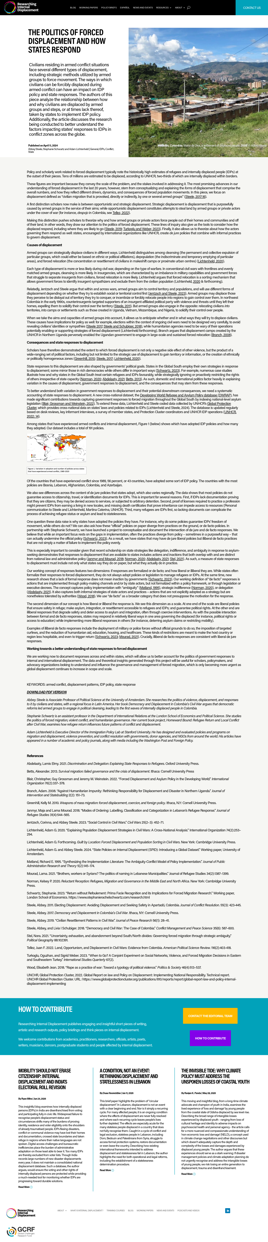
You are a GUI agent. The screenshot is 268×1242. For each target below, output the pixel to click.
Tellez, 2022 (121, 212)
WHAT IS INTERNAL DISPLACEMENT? (86, 1210)
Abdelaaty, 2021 (113, 379)
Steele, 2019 (113, 228)
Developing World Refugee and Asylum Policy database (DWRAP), (186, 395)
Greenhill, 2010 (85, 358)
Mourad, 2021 (128, 636)
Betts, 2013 (133, 379)
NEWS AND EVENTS (143, 7)
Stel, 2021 (176, 558)
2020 (196, 281)
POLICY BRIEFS (108, 7)
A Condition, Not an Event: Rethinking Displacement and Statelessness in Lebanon (129, 1076)
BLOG (73, 7)
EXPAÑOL (125, 7)
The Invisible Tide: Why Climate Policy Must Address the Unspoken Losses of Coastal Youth (215, 1076)
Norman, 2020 (91, 379)
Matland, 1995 (149, 587)
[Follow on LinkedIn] (227, 1210)
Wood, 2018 (86, 596)
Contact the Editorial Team (210, 1016)
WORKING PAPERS (88, 7)
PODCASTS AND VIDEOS (188, 1210)
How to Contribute (210, 1038)
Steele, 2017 (104, 358)
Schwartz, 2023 (168, 370)
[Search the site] (188, 7)
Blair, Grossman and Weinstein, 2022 (68, 403)
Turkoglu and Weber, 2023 (141, 228)
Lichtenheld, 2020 (210, 261)
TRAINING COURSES (116, 1210)
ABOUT (178, 7)
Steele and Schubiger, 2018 (122, 326)
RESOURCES (162, 7)
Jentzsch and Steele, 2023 (167, 293)
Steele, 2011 (122, 306)
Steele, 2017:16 (195, 196)
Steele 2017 (94, 326)
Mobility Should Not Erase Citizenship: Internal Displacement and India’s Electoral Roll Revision (44, 1079)
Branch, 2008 (221, 334)
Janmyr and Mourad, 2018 (105, 558)
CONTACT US (252, 8)
